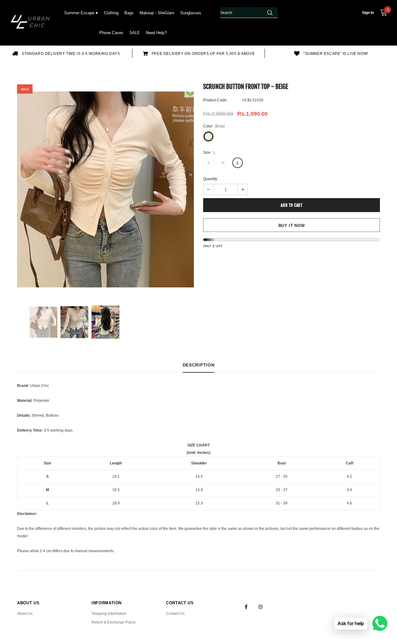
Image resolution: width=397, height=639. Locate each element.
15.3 (199, 503)
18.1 (116, 476)
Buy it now (292, 225)
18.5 (116, 490)
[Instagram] (260, 606)
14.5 (199, 476)
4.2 (349, 476)
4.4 (349, 490)
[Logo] (31, 22)
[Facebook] (246, 606)
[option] (66, 53)
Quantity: (210, 179)
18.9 (116, 503)
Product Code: (215, 100)
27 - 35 (282, 476)
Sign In (368, 13)
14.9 (199, 490)
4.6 (349, 503)
